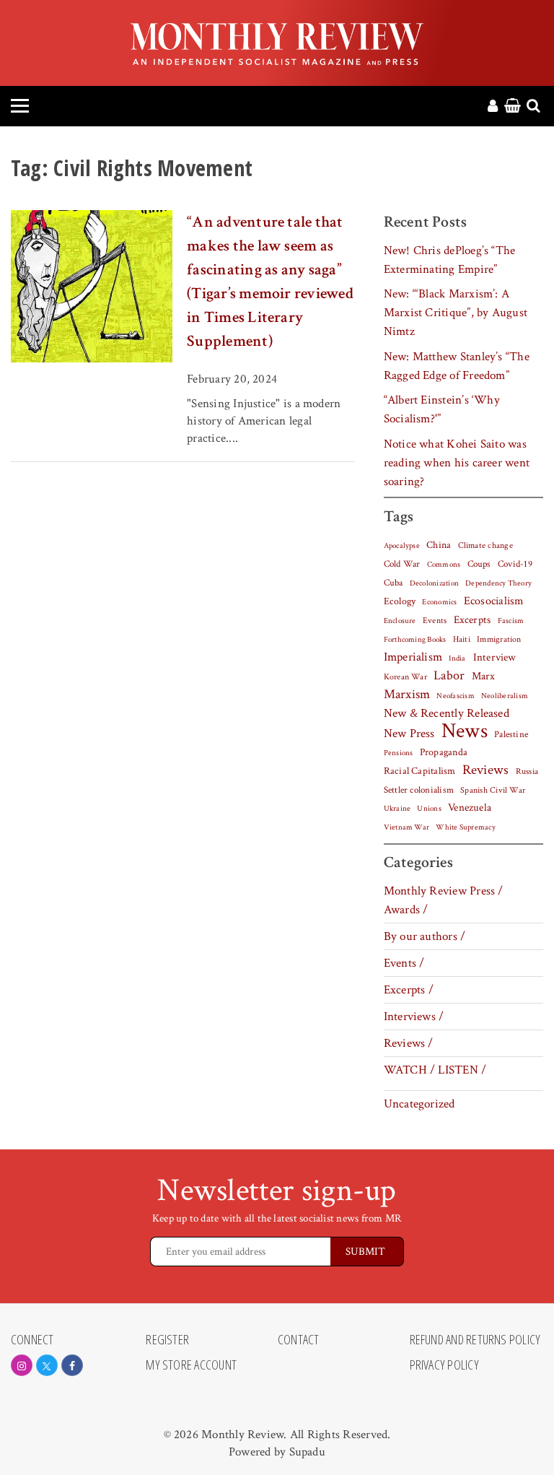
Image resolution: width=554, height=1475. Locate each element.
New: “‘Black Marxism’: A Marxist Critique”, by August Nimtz (455, 312)
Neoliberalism (504, 696)
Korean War (405, 676)
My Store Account (191, 1365)
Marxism (407, 694)
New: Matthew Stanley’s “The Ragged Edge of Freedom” (456, 366)
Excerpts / (409, 990)
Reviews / (409, 1043)
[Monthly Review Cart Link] (512, 107)
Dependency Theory (498, 583)
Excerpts (472, 620)
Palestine (511, 734)
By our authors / (425, 936)
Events (435, 620)
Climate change (485, 545)
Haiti (461, 639)
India (457, 658)
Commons (444, 565)
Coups (479, 564)
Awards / (406, 910)
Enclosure (400, 621)
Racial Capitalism (420, 771)
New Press (409, 733)
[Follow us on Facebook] (72, 1365)
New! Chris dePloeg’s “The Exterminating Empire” (450, 260)
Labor (449, 675)
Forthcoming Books (415, 639)
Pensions (398, 753)
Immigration (499, 639)
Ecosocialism (494, 600)
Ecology (400, 601)
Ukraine (397, 809)
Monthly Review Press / (444, 891)
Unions (429, 809)
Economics (439, 602)
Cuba (393, 582)
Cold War (402, 564)
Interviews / (414, 1016)
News (464, 730)
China (438, 545)
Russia (527, 771)
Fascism (511, 620)
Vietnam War (407, 827)
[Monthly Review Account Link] (493, 107)
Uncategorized (419, 1104)
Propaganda (443, 752)
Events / (404, 963)
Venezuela (469, 807)
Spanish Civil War (492, 790)
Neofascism (455, 696)
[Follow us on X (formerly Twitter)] (47, 1365)
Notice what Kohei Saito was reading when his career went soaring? (456, 463)
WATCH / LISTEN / (435, 1070)
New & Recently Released (446, 713)
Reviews (485, 770)
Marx (484, 676)
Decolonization (434, 583)
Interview (494, 657)
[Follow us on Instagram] (21, 1365)
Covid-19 (515, 563)
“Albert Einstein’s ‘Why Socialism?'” (442, 409)
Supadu (307, 1452)
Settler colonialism (419, 789)
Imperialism (413, 657)
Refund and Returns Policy (475, 1340)
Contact (299, 1340)
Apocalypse (402, 546)
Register (167, 1340)
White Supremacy (465, 827)
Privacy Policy (444, 1365)
